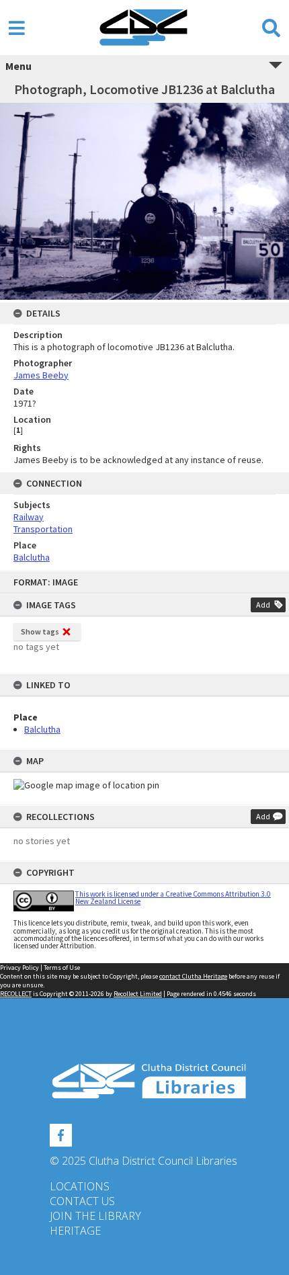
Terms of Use (62, 967)
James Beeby (41, 375)
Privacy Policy (19, 967)
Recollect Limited (138, 993)
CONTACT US (82, 1201)
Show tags (40, 631)
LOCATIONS (80, 1186)
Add (263, 605)
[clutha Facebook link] (61, 1133)
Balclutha (42, 729)
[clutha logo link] (144, 1081)
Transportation (43, 529)
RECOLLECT (16, 993)
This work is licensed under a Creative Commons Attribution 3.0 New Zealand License (173, 897)
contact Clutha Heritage (193, 976)
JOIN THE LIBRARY (95, 1215)
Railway (28, 517)
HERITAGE (75, 1230)
